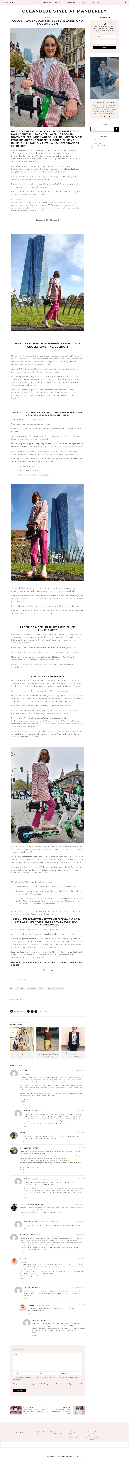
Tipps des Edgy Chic (34, 439)
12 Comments (16, 1065)
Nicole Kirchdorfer (29, 1148)
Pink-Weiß (31, 894)
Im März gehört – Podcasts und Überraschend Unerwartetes (74, 1434)
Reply (22, 1104)
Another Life (18, 1432)
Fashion (40, 17)
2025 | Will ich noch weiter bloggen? (55, 1433)
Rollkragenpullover (55, 988)
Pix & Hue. (78, 1456)
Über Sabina (94, 2)
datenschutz (35, 2)
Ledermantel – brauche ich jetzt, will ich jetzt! (37, 1433)
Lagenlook (31, 988)
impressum (47, 2)
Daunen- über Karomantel (61, 446)
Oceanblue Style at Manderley (75, 2)
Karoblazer (20, 988)
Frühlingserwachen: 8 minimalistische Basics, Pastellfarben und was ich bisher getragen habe (92, 1435)
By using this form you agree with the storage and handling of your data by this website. (48, 1384)
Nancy (22, 1133)
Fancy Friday (22, 979)
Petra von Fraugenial (30, 1235)
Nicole (23, 1259)
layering (41, 988)
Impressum (109, 147)
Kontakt (57, 2)
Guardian (75, 680)
